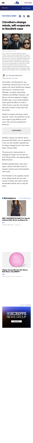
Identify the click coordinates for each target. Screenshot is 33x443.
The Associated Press (15, 75)
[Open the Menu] (3, 2)
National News (9, 16)
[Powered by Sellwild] (28, 305)
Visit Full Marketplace (25, 198)
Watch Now (27, 2)
